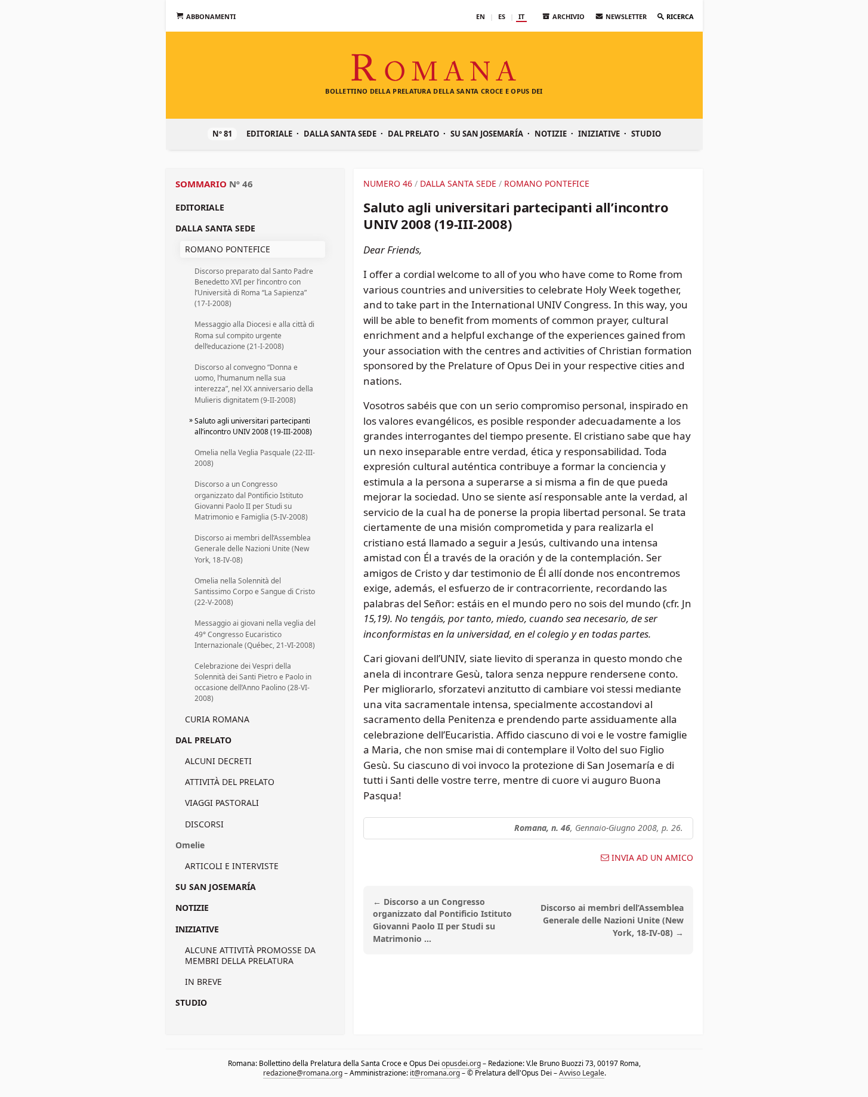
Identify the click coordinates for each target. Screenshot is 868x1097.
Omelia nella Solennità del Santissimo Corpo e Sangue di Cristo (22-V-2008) (254, 591)
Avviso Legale (581, 1073)
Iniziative (599, 133)
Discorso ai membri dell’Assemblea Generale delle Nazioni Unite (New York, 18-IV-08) (252, 548)
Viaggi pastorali (222, 802)
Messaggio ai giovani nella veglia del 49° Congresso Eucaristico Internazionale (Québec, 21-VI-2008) (255, 634)
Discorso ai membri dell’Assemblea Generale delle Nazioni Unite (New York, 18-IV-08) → (612, 920)
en (480, 16)
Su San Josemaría (486, 133)
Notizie (551, 133)
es (501, 16)
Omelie (190, 845)
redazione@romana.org (302, 1073)
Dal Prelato (413, 133)
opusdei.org (461, 1063)
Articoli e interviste (232, 866)
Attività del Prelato (229, 781)
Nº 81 (222, 133)
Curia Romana (217, 719)
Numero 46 (387, 183)
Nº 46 (241, 184)
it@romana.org (434, 1073)
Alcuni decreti (218, 761)
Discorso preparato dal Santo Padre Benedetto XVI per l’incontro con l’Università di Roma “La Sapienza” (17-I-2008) (253, 287)
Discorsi (204, 824)
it (521, 16)
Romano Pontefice (227, 249)
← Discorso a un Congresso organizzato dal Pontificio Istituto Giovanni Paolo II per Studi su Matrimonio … (442, 920)
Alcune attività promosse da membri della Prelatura (250, 955)
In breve (203, 981)
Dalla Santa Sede (340, 133)
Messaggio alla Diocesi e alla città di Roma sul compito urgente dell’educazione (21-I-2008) (254, 335)
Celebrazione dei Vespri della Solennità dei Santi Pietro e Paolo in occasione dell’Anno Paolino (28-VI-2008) (252, 682)
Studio (646, 133)
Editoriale (269, 133)
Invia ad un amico (652, 858)
